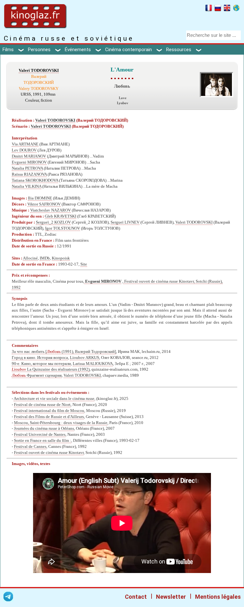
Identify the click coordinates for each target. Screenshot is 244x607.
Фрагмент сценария (37, 375)
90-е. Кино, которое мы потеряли (41, 363)
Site (83, 264)
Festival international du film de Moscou (49, 410)
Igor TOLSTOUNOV (62, 228)
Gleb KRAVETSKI (60, 216)
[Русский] (218, 9)
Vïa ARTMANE (25, 144)
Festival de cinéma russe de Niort (42, 404)
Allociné (30, 258)
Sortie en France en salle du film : (42, 440)
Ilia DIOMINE (40, 198)
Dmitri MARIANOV (29, 156)
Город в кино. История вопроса (40, 357)
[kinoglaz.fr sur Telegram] (8, 597)
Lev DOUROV (24, 150)
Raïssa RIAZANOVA (29, 174)
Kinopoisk (61, 258)
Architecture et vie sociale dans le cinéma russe (54, 398)
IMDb (45, 258)
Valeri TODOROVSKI (39, 70)
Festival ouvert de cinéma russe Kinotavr (49, 452)
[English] (227, 9)
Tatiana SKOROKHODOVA (35, 180)
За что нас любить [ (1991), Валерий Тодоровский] (64, 351)
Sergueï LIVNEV (125, 222)
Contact (136, 596)
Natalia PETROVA (27, 168)
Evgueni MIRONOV (29, 162)
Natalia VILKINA (26, 186)
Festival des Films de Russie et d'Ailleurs (49, 417)
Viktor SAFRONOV (44, 204)
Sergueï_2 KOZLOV (53, 222)
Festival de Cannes (30, 446)
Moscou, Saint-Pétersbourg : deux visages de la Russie (60, 423)
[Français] (209, 9)
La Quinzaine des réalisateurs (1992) (51, 369)
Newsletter (171, 596)
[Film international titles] (236, 9)
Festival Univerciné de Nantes (39, 434)
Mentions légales (218, 596)
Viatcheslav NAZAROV (50, 210)
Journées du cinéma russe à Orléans (44, 428)
